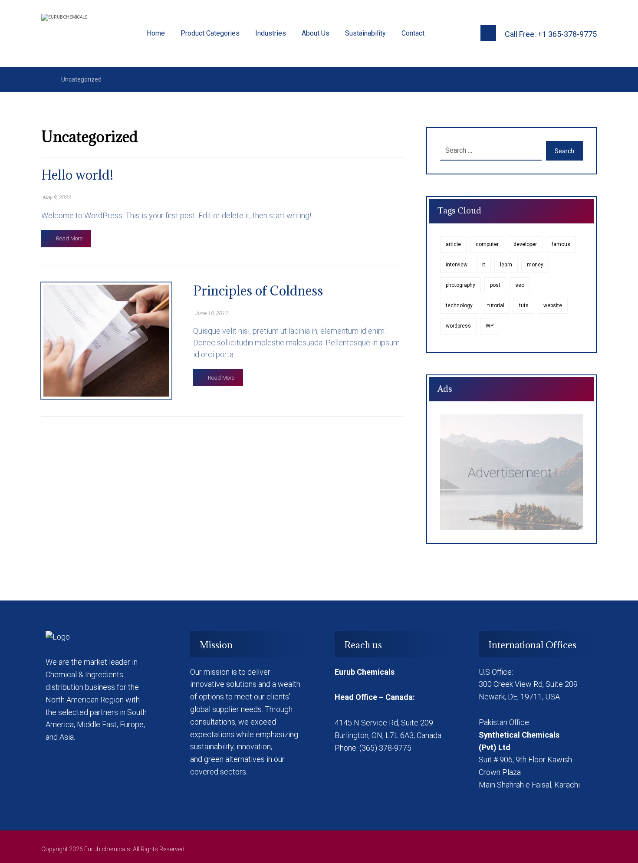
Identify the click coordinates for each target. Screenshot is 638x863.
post (495, 285)
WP (489, 326)
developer (525, 244)
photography (460, 285)
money (535, 265)
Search (564, 151)
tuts (524, 305)
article (453, 244)
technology (459, 305)
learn (506, 265)
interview (456, 265)
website (552, 305)
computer (487, 244)
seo (519, 285)
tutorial (495, 305)
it (483, 265)
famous (561, 244)
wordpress (458, 326)
